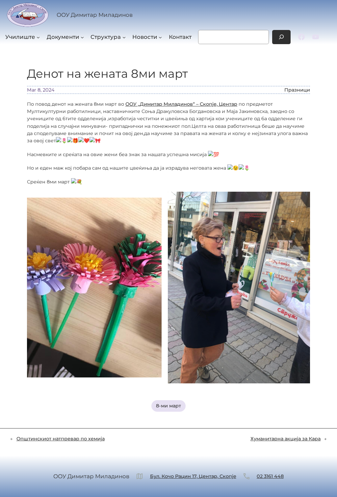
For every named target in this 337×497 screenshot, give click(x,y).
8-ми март (168, 406)
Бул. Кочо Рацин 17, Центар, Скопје (193, 476)
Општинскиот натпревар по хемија (60, 439)
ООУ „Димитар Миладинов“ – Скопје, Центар (181, 104)
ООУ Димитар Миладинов (95, 15)
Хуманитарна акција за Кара (285, 439)
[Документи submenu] (82, 37)
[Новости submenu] (160, 37)
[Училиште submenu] (38, 37)
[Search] (281, 37)
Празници (297, 90)
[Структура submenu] (124, 37)
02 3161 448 (270, 476)
